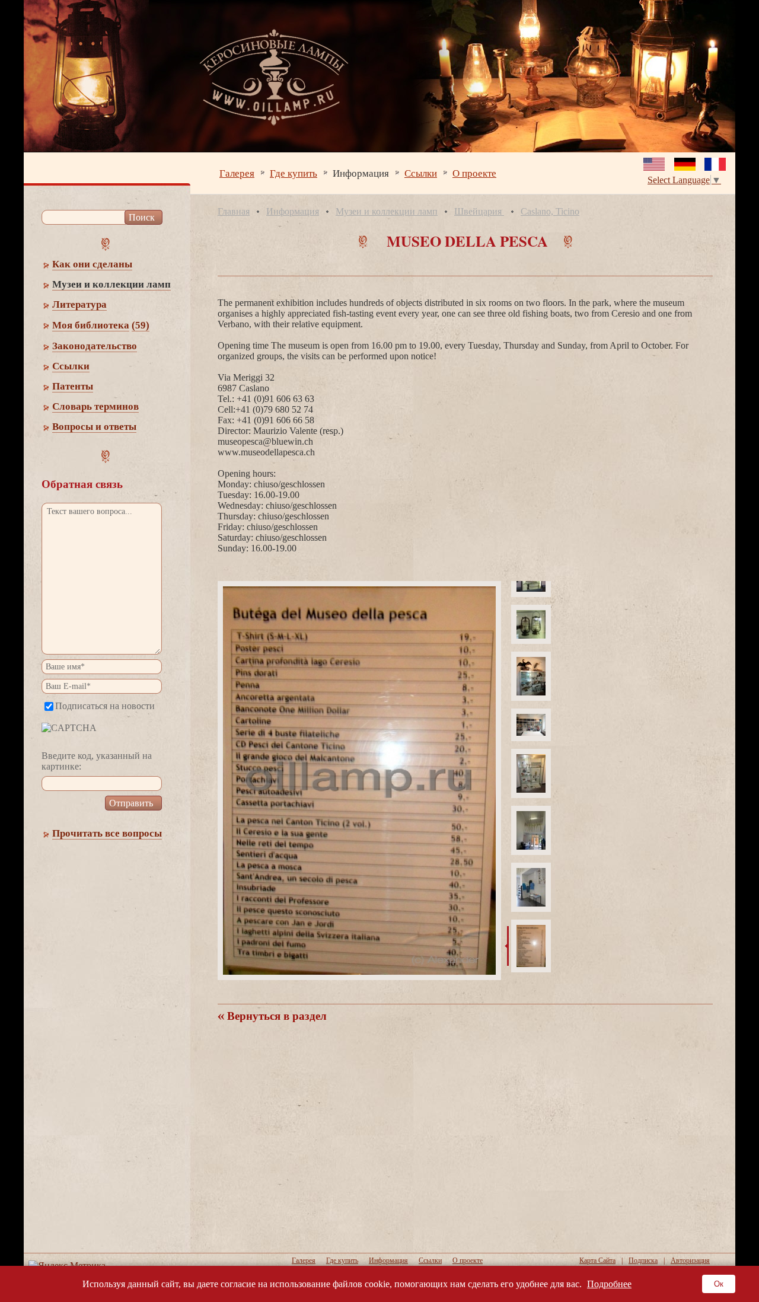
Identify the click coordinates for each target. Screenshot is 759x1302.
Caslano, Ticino (550, 211)
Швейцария (479, 211)
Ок (718, 1283)
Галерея (236, 173)
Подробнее (609, 1284)
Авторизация (690, 1260)
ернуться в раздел (275, 1016)
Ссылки (420, 173)
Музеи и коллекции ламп (387, 211)
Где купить (293, 173)
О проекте (474, 173)
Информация (361, 173)
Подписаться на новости (105, 706)
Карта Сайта (597, 1260)
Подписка (643, 1260)
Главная (234, 211)
